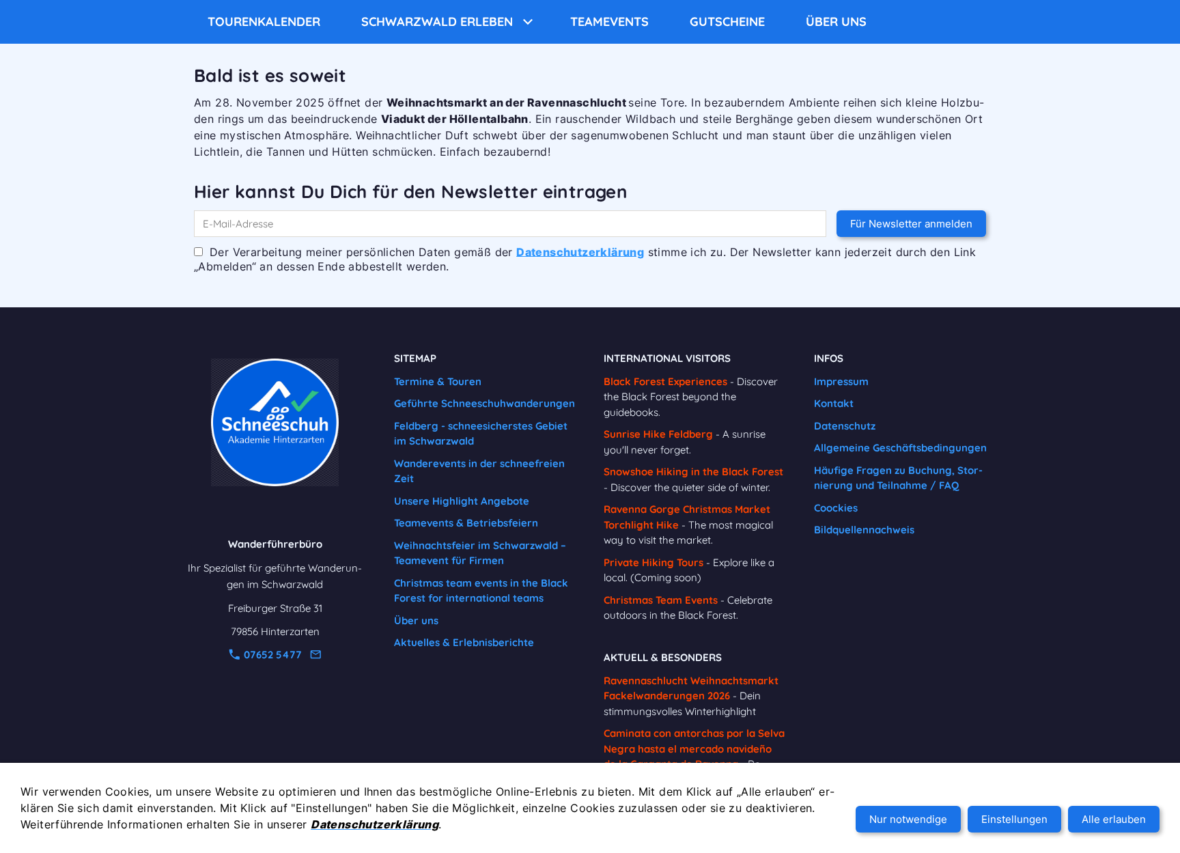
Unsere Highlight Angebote (461, 500)
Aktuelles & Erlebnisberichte (464, 642)
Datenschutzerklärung (580, 251)
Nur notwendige (908, 819)
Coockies (836, 507)
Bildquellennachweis (864, 529)
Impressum (841, 381)
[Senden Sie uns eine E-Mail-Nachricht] (315, 654)
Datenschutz (844, 425)
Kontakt (834, 403)
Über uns (416, 620)
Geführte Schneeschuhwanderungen (484, 403)
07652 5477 (271, 654)
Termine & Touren (437, 381)
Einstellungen (1014, 819)
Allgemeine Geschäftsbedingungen (900, 447)
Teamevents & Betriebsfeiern (466, 522)
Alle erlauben (1114, 819)
